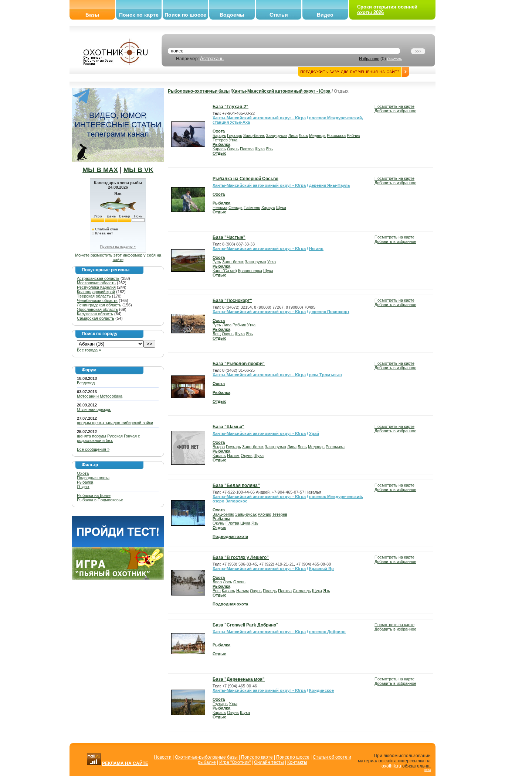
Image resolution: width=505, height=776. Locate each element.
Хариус (268, 207)
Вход (427, 770)
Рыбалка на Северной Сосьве (245, 178)
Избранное (369, 58)
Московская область (96, 283)
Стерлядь (302, 590)
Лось (303, 135)
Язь (269, 149)
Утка (233, 140)
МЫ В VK (138, 170)
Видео (325, 15)
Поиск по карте (139, 15)
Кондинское (321, 690)
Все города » (89, 350)
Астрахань (212, 58)
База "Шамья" (228, 426)
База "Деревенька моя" (239, 679)
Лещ (217, 334)
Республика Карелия (96, 287)
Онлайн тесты (269, 762)
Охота (83, 473)
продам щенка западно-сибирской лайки (115, 422)
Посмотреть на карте (394, 106)
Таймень (252, 207)
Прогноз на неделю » (118, 246)
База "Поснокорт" (232, 300)
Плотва (247, 149)
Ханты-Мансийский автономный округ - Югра (281, 91)
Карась (219, 149)
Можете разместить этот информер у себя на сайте (118, 257)
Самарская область (95, 318)
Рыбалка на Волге (94, 495)
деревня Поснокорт (329, 311)
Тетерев (220, 140)
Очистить (394, 59)
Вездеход (86, 383)
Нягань (316, 248)
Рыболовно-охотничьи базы (199, 91)
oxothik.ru (391, 766)
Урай (314, 433)
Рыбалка (85, 482)
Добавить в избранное (395, 111)
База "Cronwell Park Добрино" (245, 625)
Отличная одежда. (94, 409)
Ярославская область (97, 309)
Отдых (83, 486)
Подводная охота (93, 477)
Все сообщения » (93, 449)
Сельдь (235, 207)
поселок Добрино (327, 631)
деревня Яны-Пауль (329, 185)
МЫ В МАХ (100, 170)
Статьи (279, 15)
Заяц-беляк (254, 135)
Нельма (220, 207)
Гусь (217, 262)
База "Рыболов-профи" (239, 363)
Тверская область (94, 296)
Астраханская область (98, 278)
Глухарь (234, 135)
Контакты (297, 762)
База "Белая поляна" (236, 485)
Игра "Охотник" (235, 762)
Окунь (233, 149)
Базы (92, 15)
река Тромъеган (325, 374)
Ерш (217, 590)
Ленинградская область (99, 305)
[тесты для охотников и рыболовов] (118, 545)
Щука (260, 149)
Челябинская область (97, 300)
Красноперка (250, 270)
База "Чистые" (229, 237)
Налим (233, 455)
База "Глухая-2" (230, 106)
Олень (239, 582)
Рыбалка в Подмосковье (100, 500)
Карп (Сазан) (225, 270)
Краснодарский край (96, 291)
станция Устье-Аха (231, 122)
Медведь (317, 135)
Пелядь (270, 590)
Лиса (293, 135)
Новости (163, 757)
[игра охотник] (118, 578)
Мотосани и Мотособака (99, 396)
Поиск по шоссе (185, 15)
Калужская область (95, 314)
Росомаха (336, 135)
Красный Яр (321, 568)
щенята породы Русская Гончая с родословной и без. (108, 438)
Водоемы (232, 15)
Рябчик (353, 135)
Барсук (219, 135)
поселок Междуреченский (335, 118)
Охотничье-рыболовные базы (206, 757)
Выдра (219, 446)
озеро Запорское (230, 501)
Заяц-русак (276, 135)
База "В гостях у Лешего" (241, 557)
